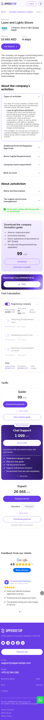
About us (39, 685)
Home (3, 12)
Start (23, 284)
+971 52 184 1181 (10, 672)
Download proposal (22, 519)
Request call (22, 652)
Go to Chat (22, 443)
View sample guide (22, 417)
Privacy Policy (6, 716)
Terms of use (6, 713)
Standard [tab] (15, 506)
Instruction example (22, 267)
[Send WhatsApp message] (40, 700)
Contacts (4, 691)
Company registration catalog (21, 12)
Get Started (9, 46)
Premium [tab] (29, 506)
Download (22, 262)
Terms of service (7, 710)
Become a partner (8, 679)
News (38, 679)
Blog (3, 685)
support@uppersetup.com (16, 663)
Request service (22, 499)
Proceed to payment (15, 404)
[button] (2, 593)
